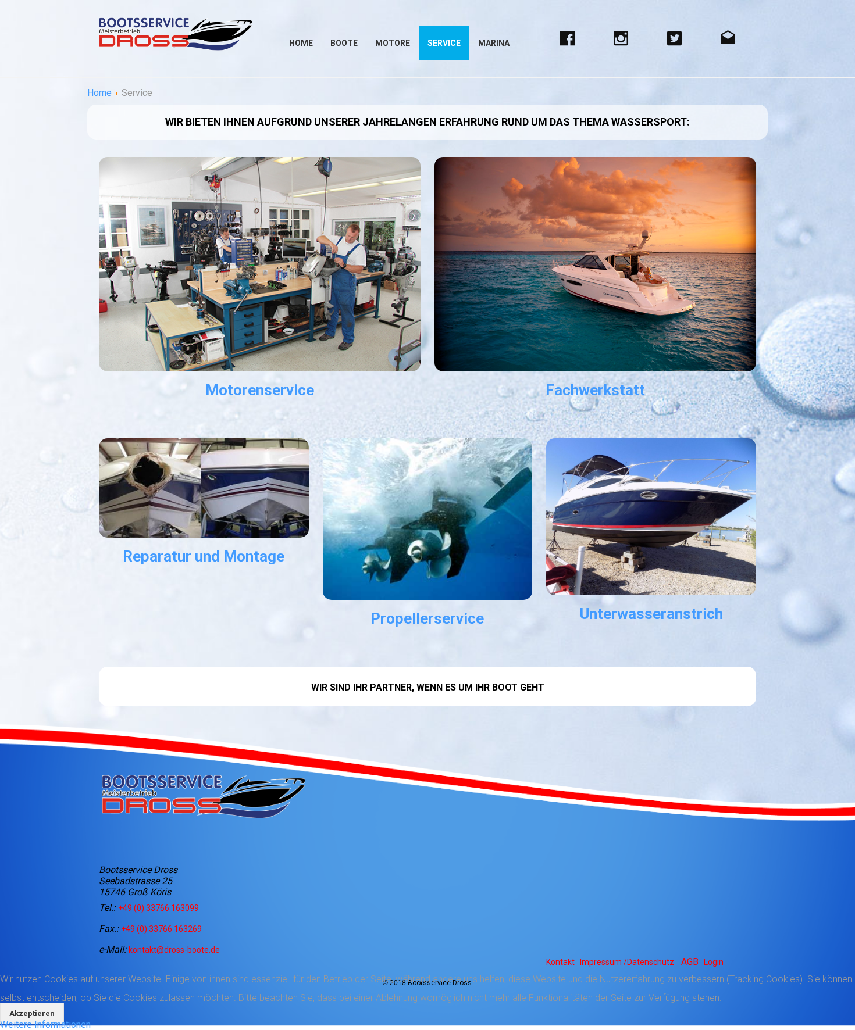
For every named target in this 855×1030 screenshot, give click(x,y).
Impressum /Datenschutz (627, 962)
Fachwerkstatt (595, 390)
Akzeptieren (32, 1013)
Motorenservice (259, 390)
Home (301, 43)
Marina (494, 43)
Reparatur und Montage (203, 556)
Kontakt (560, 962)
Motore (392, 43)
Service (444, 43)
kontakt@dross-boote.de (174, 949)
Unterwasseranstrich (651, 614)
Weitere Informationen (45, 1024)
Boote (344, 43)
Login (714, 962)
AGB (690, 961)
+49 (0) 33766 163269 (161, 929)
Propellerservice (427, 618)
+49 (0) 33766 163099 (158, 908)
